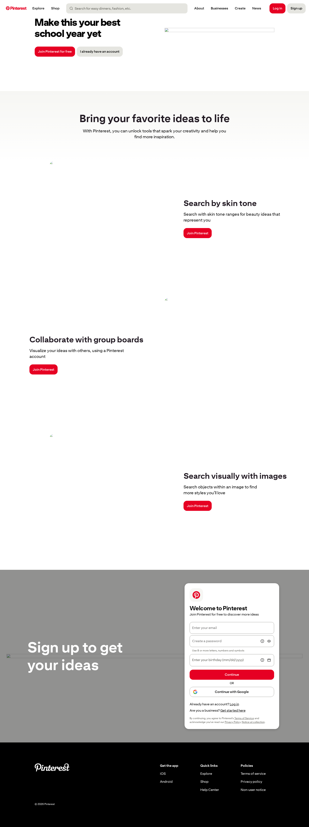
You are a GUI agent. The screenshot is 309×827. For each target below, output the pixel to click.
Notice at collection (253, 722)
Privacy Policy (232, 722)
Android (166, 782)
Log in (234, 704)
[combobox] (128, 8)
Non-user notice (253, 790)
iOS (163, 774)
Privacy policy (251, 782)
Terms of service (253, 774)
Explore (206, 774)
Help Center (209, 790)
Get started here (233, 710)
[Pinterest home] (16, 8)
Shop (204, 782)
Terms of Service (244, 718)
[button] (262, 641)
